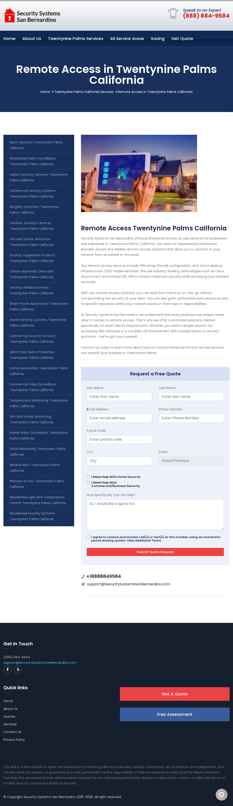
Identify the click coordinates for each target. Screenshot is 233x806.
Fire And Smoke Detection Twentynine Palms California (31, 242)
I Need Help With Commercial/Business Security (115, 484)
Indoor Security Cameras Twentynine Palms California (39, 177)
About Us (31, 38)
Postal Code (96, 430)
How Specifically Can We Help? (111, 495)
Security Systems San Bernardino (50, 797)
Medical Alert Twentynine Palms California (35, 467)
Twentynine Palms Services (75, 38)
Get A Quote (175, 694)
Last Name (167, 388)
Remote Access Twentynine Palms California (37, 484)
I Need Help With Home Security (116, 477)
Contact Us (12, 732)
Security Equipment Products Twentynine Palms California (32, 258)
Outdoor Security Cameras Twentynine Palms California (31, 225)
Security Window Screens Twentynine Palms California (31, 290)
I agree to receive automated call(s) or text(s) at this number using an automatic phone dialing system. (156, 538)
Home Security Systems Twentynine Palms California (38, 322)
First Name (95, 388)
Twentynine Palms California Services (84, 92)
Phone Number (170, 409)
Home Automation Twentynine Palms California (39, 371)
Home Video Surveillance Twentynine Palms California (39, 435)
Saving (158, 38)
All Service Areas (127, 38)
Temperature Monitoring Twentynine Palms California (39, 403)
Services (10, 724)
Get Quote (182, 38)
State (163, 452)
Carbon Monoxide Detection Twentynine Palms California (31, 274)
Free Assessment (174, 714)
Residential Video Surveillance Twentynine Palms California (33, 161)
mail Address (98, 409)
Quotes (9, 716)
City (90, 452)
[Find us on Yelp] (18, 669)
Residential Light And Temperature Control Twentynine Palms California (38, 500)
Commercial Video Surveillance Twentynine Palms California (33, 387)
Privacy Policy (14, 739)
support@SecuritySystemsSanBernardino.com (128, 584)
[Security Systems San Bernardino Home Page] (31, 15)
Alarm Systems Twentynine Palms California (36, 145)
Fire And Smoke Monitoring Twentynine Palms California (31, 419)
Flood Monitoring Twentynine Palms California (38, 451)
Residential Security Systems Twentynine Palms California (32, 516)
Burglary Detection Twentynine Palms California (34, 209)
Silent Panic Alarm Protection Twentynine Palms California (32, 354)
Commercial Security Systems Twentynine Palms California (33, 193)
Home (9, 38)
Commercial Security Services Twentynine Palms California (32, 338)
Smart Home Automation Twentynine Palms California (39, 306)
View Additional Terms (144, 540)
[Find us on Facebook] (7, 669)
